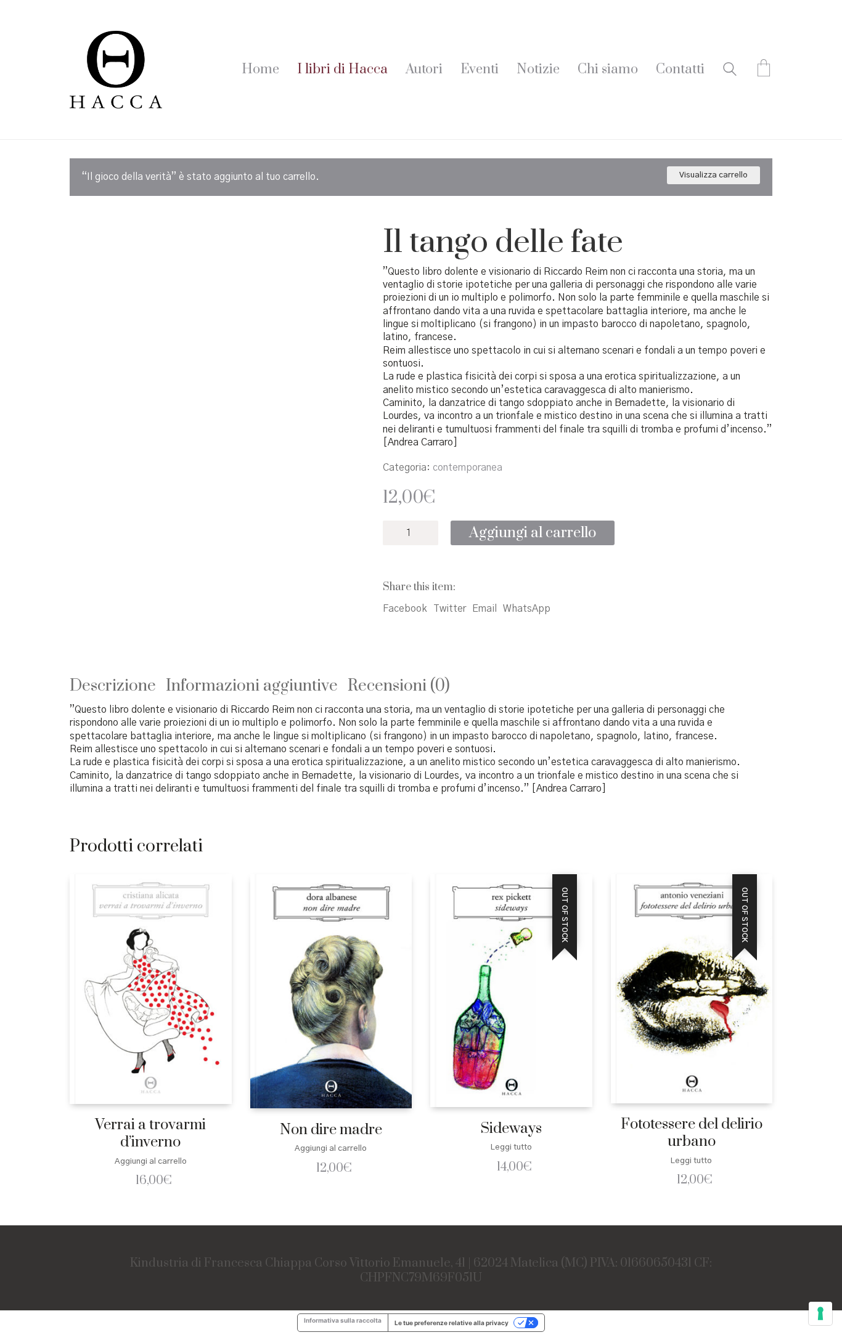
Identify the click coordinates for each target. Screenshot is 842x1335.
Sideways (511, 1129)
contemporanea (467, 468)
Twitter (449, 609)
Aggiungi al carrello (532, 533)
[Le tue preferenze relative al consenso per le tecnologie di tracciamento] (820, 1313)
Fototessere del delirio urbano (691, 1133)
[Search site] (730, 70)
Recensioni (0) (399, 686)
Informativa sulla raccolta (343, 1320)
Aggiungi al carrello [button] (151, 1162)
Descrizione (113, 686)
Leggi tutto (511, 1147)
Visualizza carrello (713, 175)
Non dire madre (331, 1130)
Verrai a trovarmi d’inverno (150, 1133)
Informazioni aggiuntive (252, 686)
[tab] (118, 687)
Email (484, 609)
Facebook (405, 609)
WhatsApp (526, 609)
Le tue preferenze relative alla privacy (451, 1322)
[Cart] (763, 69)
